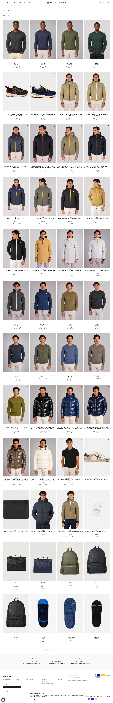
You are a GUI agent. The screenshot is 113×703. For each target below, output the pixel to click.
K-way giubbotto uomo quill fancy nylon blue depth (43, 532)
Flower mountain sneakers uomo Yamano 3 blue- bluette (43, 115)
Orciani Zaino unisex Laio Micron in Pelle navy (97, 583)
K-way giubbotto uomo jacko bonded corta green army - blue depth (70, 532)
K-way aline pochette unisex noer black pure (16, 531)
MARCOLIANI (96, 530)
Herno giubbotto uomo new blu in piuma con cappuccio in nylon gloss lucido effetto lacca (96, 428)
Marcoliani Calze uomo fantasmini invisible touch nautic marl (69, 637)
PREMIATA (97, 478)
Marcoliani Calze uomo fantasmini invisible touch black (96, 637)
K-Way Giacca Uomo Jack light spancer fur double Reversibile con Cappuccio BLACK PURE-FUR (43, 167)
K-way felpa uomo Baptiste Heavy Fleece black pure (96, 323)
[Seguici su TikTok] (10, 692)
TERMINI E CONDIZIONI (32, 677)
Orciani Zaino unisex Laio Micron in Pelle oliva (70, 583)
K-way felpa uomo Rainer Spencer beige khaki (97, 218)
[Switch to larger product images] (4, 15)
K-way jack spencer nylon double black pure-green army (70, 115)
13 (62, 647)
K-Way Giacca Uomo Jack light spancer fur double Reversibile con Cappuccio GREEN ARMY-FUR (69, 167)
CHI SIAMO (60, 675)
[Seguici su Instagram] (7, 692)
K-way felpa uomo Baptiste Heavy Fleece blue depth (16, 376)
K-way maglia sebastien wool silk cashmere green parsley (70, 63)
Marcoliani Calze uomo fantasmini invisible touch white (96, 532)
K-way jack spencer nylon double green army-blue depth (16, 167)
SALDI (25, 2)
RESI (43, 675)
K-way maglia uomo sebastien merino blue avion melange (70, 376)
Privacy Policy (44, 696)
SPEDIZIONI (44, 679)
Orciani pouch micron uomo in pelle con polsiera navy (43, 584)
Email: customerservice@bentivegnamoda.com (77, 680)
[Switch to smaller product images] (6, 15)
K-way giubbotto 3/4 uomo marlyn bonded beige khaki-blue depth (43, 271)
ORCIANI (16, 582)
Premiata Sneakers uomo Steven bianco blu (96, 479)
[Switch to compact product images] (8, 15)
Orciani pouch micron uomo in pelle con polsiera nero (16, 584)
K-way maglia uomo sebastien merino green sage (43, 375)
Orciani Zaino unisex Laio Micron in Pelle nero (16, 636)
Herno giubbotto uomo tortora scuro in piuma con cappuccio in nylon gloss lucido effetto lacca (16, 480)
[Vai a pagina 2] (66, 647)
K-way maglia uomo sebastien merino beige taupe (97, 375)
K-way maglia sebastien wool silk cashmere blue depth (43, 63)
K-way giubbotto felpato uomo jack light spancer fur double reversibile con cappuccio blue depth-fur (96, 167)
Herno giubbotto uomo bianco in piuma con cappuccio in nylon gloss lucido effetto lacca (43, 480)
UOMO (19, 2)
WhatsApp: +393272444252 (74, 677)
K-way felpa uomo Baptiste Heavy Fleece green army (69, 323)
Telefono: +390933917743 (73, 675)
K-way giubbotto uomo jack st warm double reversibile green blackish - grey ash (16, 219)
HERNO (43, 426)
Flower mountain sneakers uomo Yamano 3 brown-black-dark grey (16, 115)
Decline (73, 699)
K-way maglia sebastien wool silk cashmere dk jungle (96, 63)
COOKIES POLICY (31, 679)
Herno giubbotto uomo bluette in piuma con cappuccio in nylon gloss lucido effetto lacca (69, 428)
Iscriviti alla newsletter (12, 687)
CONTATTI (60, 679)
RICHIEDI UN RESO (46, 677)
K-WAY (16, 60)
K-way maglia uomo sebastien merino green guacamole (16, 428)
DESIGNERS (31, 2)
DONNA (14, 2)
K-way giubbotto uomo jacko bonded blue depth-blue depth (43, 323)
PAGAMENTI (29, 675)
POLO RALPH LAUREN (70, 478)
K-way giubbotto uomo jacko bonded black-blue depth (16, 323)
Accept (55, 699)
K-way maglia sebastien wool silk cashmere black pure (16, 63)
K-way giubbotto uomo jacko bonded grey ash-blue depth (97, 271)
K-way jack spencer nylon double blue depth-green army (97, 115)
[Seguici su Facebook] (3, 692)
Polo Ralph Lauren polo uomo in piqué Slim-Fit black (70, 480)
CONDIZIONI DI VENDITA (47, 683)
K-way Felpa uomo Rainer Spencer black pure (16, 270)
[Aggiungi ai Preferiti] (27, 21)
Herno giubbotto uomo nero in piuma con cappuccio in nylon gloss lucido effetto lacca (43, 428)
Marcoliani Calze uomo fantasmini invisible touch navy (43, 637)
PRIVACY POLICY (46, 681)
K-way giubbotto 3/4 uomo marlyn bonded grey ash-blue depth (70, 271)
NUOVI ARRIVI (6, 2)
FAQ (59, 677)
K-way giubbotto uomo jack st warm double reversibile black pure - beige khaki (69, 219)
